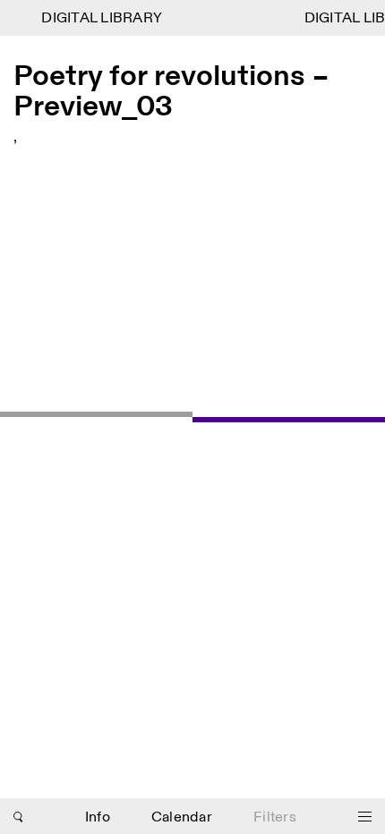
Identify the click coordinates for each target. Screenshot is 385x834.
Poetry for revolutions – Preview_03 (171, 92)
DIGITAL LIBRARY (99, 18)
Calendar (181, 817)
